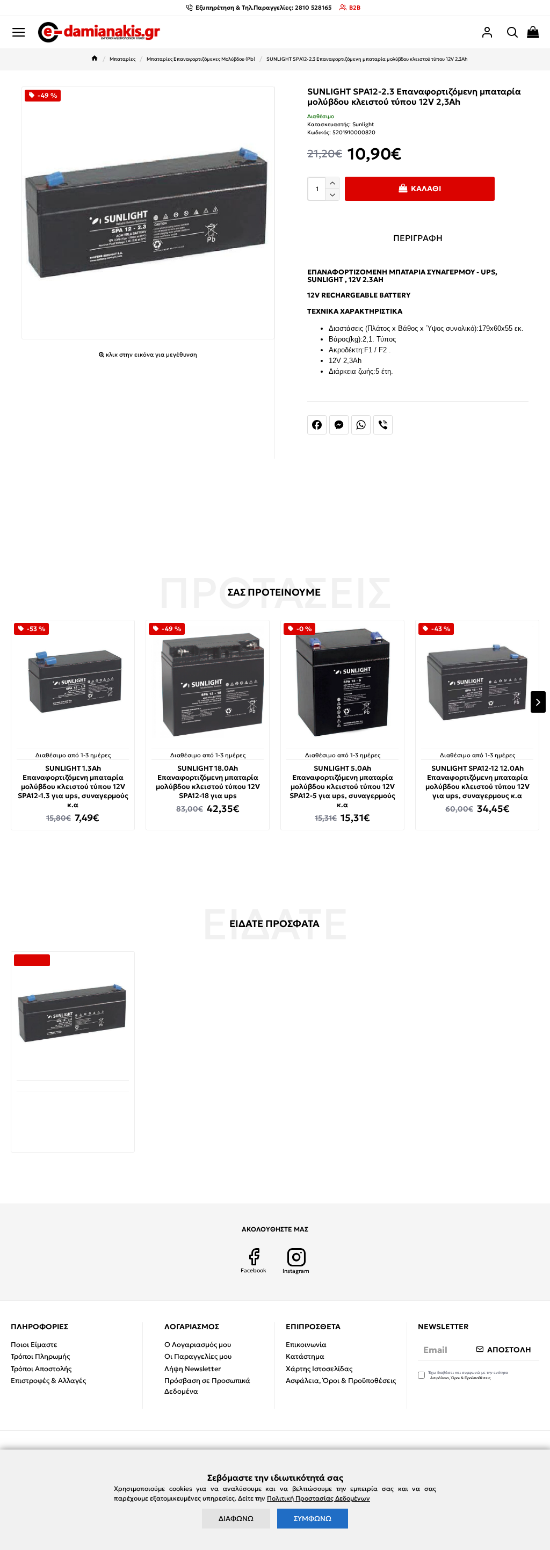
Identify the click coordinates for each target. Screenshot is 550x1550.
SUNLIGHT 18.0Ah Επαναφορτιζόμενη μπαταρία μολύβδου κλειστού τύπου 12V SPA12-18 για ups (208, 782)
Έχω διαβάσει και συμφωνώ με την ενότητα (468, 1375)
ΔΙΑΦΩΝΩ (236, 1518)
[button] (11, 702)
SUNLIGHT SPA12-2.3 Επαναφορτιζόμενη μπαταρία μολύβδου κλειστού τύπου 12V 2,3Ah (73, 1114)
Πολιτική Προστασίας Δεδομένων (318, 1498)
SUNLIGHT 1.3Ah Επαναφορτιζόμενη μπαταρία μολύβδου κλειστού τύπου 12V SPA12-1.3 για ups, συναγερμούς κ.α (73, 786)
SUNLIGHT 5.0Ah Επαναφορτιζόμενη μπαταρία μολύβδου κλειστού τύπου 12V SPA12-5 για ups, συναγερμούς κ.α (342, 786)
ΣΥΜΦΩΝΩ (312, 1518)
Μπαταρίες (122, 59)
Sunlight (363, 124)
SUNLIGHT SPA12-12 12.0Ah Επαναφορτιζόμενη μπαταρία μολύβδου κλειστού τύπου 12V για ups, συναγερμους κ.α (477, 782)
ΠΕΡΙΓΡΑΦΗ (418, 238)
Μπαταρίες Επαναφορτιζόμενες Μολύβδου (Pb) (201, 59)
